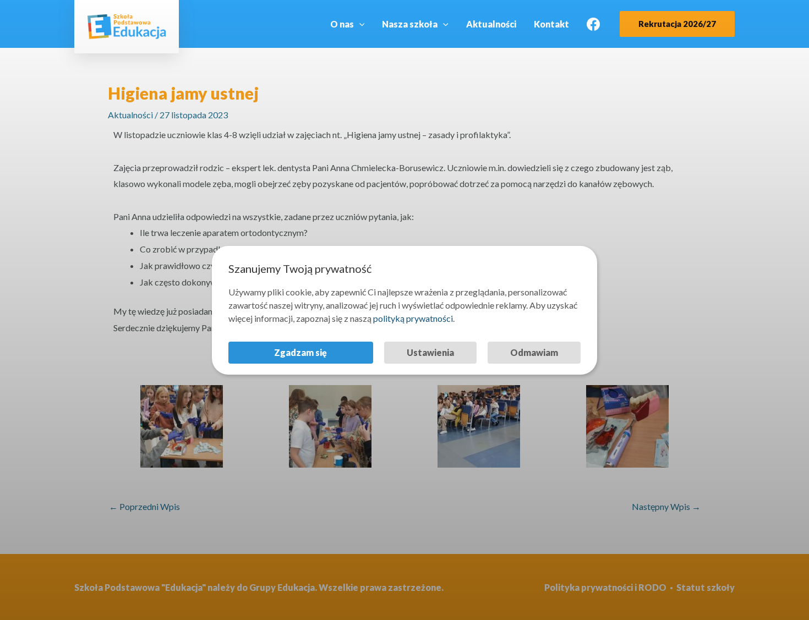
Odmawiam (534, 352)
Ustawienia (430, 352)
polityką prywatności (413, 318)
